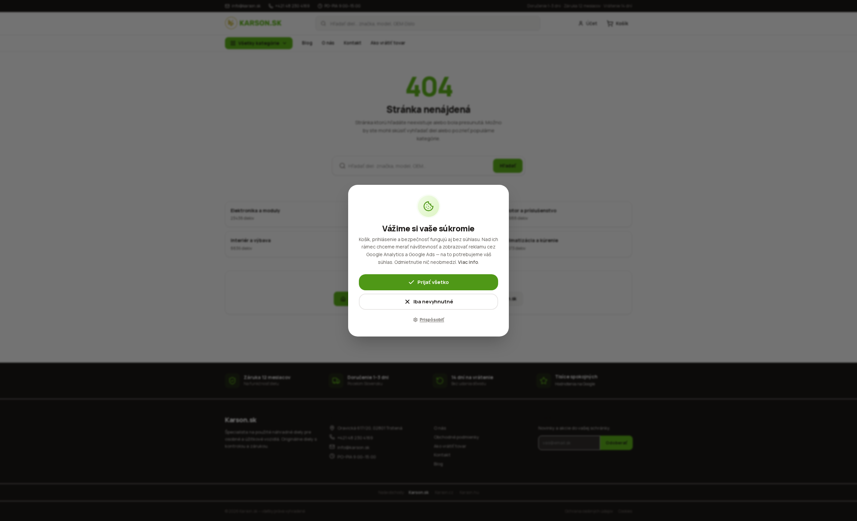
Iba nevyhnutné (433, 301)
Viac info (468, 262)
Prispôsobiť (432, 319)
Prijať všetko (433, 281)
